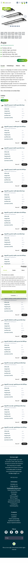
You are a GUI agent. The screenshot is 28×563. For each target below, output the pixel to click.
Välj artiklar (21, 60)
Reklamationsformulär (14, 502)
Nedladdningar (10, 65)
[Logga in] (20, 2)
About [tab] (23, 270)
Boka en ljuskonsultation (14, 522)
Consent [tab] (5, 270)
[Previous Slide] (3, 17)
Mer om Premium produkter (7, 45)
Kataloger (14, 494)
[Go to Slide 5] (15, 26)
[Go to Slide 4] (14, 26)
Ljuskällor (14, 516)
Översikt (3, 65)
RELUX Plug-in (14, 498)
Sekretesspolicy (14, 506)
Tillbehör (18, 65)
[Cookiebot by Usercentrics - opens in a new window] (21, 267)
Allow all (14, 291)
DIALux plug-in (14, 496)
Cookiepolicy (13, 504)
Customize (13, 295)
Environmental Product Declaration (14, 491)
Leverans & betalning (14, 500)
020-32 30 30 (14, 477)
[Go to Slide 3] (12, 26)
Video (23, 65)
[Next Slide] (25, 17)
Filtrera (3, 100)
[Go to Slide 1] (9, 26)
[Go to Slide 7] (19, 26)
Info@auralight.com (14, 473)
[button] (14, 16)
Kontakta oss (14, 484)
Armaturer (14, 515)
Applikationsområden (14, 520)
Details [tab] (14, 270)
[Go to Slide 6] (17, 26)
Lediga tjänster (14, 486)
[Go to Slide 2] (10, 26)
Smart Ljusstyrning (14, 518)
